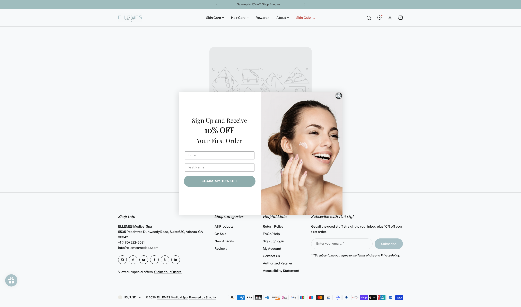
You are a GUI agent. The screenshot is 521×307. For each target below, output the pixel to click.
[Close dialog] (339, 96)
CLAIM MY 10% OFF (219, 181)
